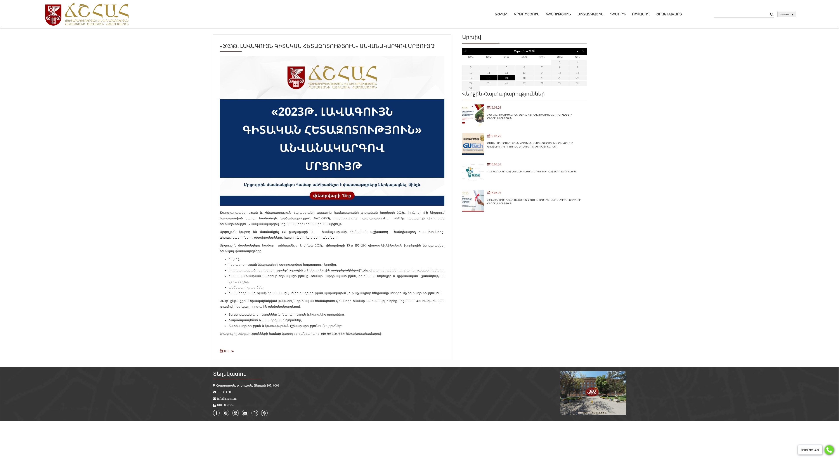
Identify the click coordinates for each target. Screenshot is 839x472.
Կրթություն (526, 14)
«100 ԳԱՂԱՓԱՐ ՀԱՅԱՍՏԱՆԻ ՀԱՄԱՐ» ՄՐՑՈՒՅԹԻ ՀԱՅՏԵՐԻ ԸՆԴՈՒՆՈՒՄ (531, 171)
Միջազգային (590, 14)
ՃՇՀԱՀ (501, 14)
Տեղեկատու (229, 374)
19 (506, 78)
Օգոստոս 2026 (524, 51)
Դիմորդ (618, 14)
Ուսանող (641, 14)
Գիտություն (558, 14)
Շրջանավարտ (669, 14)
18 (488, 78)
